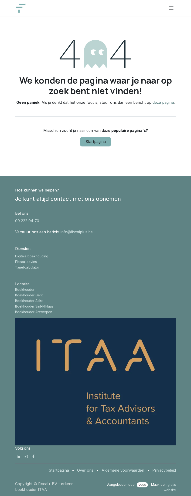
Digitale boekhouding (31, 256)
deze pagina (163, 102)
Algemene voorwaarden (123, 470)
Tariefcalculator (27, 267)
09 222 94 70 (27, 220)
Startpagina (95, 141)
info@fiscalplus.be (77, 232)
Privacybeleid (164, 470)
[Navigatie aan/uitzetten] (171, 8)
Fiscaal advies (26, 262)
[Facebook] (33, 456)
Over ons (85, 470)
